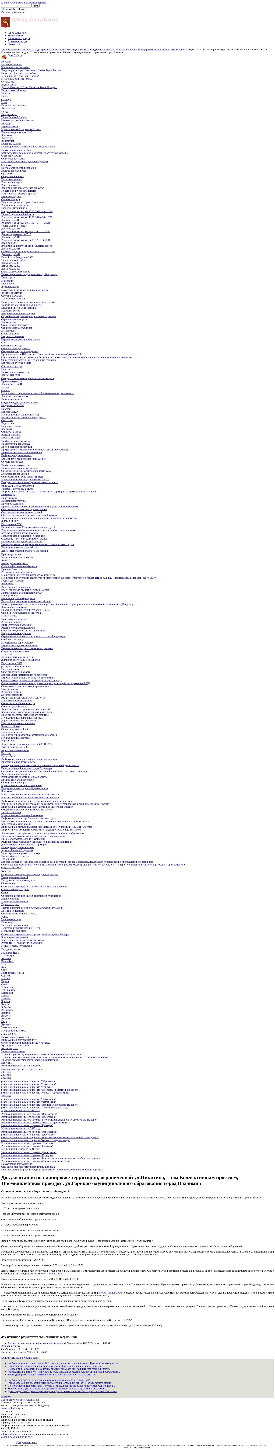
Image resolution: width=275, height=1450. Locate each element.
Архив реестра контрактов (15, 1045)
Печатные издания (11, 196)
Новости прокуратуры (13, 500)
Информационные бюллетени (17, 485)
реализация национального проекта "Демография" (28, 1084)
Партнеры (6, 1062)
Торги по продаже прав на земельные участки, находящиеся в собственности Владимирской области (56, 1057)
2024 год (6, 1074)
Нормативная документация (16, 1164)
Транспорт (7, 654)
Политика (227, 1445)
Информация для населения (16, 455)
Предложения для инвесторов (17, 779)
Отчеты (5, 390)
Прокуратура (8, 494)
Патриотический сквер (13, 90)
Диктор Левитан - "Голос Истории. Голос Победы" (29, 87)
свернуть (6, 1396)
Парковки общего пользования (18, 723)
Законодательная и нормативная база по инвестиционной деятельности (40, 765)
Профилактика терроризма (15, 444)
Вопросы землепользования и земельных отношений (30, 797)
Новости (6, 61)
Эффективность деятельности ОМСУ (21, 592)
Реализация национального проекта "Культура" (27, 1125)
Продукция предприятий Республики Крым (25, 610)
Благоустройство (10, 726)
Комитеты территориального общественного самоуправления (34, 153)
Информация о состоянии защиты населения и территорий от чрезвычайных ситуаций (48, 491)
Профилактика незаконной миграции (21, 452)
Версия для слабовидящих (32, 2)
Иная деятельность (11, 399)
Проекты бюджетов (11, 569)
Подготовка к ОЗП (11, 663)
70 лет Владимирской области (17, 214)
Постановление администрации (18, 167)
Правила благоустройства (15, 856)
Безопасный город (11, 437)
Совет (4, 342)
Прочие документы (11, 381)
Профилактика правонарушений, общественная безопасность (34, 449)
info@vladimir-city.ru (12, 1434)
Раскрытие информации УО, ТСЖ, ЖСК (23, 697)
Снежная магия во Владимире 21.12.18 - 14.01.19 (28, 251)
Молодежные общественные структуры (22, 940)
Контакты (6, 135)
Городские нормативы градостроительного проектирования (34, 836)
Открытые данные (11, 431)
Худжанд (6, 1024)
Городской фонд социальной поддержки (23, 535)
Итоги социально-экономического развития (25, 589)
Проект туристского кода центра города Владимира (29, 274)
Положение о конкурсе (13, 170)
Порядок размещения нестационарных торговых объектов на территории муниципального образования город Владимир (67, 604)
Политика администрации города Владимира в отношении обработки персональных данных (52, 1169)
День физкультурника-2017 (16, 234)
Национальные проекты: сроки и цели (22, 1069)
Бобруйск (6, 1007)
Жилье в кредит (9, 520)
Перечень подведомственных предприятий (24, 674)
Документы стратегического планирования (24, 550)
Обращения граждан (19, 38)
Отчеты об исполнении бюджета (19, 566)
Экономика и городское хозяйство (19, 547)
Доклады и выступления (14, 396)
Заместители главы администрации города (24, 290)
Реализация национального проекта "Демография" (28, 1116)
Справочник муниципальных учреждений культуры (29, 874)
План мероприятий (11, 179)
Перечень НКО (9, 126)
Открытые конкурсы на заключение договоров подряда (31, 680)
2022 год (6, 1095)
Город (4, 96)
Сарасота (6, 975)
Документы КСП (10, 375)
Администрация (10, 286)
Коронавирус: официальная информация (23, 458)
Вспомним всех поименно (15, 67)
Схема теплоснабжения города (18, 703)
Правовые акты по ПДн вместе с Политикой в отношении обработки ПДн (41, 354)
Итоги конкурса (10, 185)
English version (9, 2)
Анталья (5, 1018)
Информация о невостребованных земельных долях (29, 818)
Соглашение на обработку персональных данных (28, 1166)
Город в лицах (9, 114)
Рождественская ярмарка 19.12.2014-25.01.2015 (27, 217)
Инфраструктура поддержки (16, 624)
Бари (4, 967)
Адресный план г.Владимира (17, 850)
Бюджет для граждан (12, 580)
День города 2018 (10, 248)
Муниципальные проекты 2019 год (20, 1149)
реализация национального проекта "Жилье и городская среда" (35, 1092)
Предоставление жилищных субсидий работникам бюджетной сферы (39, 518)
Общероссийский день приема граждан (22, 476)
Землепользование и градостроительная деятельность (40, 49)
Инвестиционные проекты (15, 774)
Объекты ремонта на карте (15, 672)
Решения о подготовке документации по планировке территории (36, 841)
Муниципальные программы (17, 557)
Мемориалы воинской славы (16, 78)
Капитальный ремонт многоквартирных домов (27, 712)
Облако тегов (31, 1357)
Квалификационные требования (18, 307)
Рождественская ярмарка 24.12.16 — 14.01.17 (25, 231)
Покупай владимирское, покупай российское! (26, 601)
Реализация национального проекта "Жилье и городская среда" (35, 1122)
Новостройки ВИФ (11, 524)
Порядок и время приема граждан (19, 468)
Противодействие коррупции (17, 446)
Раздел (22, 9)
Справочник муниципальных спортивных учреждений (31, 895)
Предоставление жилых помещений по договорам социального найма (39, 506)
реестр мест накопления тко (16, 666)
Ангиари (6, 958)
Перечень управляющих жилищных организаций (28, 677)
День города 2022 (10, 265)
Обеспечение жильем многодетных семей (24, 509)
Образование (8, 883)
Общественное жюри (12, 176)
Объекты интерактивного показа (19, 913)
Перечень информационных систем (20, 339)
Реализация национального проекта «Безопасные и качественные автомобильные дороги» (50, 1158)
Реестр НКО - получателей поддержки (22, 942)
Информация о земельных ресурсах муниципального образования (37, 806)
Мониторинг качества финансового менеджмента (28, 575)
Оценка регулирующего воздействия (21, 612)
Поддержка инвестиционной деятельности (24, 788)
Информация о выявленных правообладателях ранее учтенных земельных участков (46, 826)
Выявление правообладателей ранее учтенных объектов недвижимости (40, 530)
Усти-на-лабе (8, 990)
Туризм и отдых (10, 904)
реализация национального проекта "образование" (28, 1099)
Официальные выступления (16, 327)
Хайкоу (5, 995)
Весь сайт (10, 9)
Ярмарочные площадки (14, 607)
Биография (7, 280)
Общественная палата (13, 158)
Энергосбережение (11, 694)
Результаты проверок (12, 336)
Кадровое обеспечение (13, 298)
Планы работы (9, 330)
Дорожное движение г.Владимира (19, 720)
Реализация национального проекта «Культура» (27, 1155)
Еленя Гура (7, 987)
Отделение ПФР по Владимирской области (24, 538)
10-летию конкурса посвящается (18, 190)
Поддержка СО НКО (12, 405)
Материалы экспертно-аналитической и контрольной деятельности (37, 393)
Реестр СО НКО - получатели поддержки (23, 417)
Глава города (8, 277)
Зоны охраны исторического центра (20, 853)
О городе (6, 99)
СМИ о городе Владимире (15, 271)
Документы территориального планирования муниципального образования (42, 833)
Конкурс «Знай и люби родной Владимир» (24, 161)
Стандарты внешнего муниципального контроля (27, 378)
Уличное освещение (12, 732)
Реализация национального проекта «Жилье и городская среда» (36, 1161)
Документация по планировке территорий (24, 844)
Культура (6, 871)
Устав (4, 102)
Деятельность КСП (11, 384)
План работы (8, 756)
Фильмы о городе (10, 199)
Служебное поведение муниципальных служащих (28, 316)
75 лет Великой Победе (14, 260)
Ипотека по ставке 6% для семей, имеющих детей (28, 527)
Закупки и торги (10, 1027)
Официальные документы (15, 325)
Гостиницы (7, 922)
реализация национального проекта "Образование (28, 1081)
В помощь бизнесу (11, 622)
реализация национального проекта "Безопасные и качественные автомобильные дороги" (50, 1137)
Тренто (5, 964)
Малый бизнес (15, 35)
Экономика (7, 583)
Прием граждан (9, 498)
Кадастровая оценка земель (16, 824)
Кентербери (7, 955)
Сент (4, 970)
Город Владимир (17, 32)
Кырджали (7, 992)
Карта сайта (19, 1399)
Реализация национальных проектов (21, 1065)
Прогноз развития (11, 554)
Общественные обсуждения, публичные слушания (28, 360)
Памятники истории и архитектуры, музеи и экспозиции (32, 908)
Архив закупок (9, 1048)
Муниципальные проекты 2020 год (20, 1128)
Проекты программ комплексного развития (25, 714)
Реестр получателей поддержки (18, 627)
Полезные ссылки (11, 143)
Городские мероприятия (14, 208)
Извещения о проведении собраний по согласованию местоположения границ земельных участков (55, 804)
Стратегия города (17, 41)
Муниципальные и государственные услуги (25, 479)
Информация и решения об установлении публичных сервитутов (37, 801)
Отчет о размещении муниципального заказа (25, 1042)
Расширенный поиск (12, 12)
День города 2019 (10, 254)
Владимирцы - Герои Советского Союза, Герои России (31, 70)
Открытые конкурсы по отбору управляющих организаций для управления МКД (45, 683)
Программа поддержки (13, 619)
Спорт (4, 892)
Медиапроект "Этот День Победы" (20, 76)
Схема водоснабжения (13, 706)
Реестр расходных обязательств (18, 572)
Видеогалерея (8, 84)
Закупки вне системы (13, 1051)
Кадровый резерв (10, 310)
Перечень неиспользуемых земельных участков (27, 648)
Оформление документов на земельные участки (27, 809)
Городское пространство (14, 925)
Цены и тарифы (9, 689)
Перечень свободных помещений (19, 645)
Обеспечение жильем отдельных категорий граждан (29, 515)
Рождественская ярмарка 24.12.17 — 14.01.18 (25, 240)
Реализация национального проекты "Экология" (27, 1143)
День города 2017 (10, 237)
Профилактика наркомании (16, 441)
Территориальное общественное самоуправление (28, 146)
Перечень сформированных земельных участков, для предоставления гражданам (45, 821)
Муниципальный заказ (13, 1030)
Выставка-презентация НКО (16, 132)
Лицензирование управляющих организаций (25, 709)
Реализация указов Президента (18, 598)
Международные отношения (16, 945)
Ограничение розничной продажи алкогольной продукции (33, 636)
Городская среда (10, 669)
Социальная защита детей (15, 889)
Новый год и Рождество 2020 (17, 257)
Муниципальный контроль (16, 737)
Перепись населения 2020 (15, 747)
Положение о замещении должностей (21, 305)
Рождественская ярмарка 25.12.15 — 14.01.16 (25, 222)
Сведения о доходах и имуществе (19, 351)
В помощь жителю (11, 692)
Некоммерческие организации (17, 120)
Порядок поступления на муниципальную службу (28, 302)
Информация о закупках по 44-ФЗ (19, 1039)
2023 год (6, 1077)
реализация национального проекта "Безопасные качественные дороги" (40, 1089)
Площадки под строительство (17, 642)
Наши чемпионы (10, 898)
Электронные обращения (15, 473)
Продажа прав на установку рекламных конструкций (30, 1060)
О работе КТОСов (11, 155)
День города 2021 (10, 263)
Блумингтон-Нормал (12, 972)
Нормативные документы (15, 372)
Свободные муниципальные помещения (23, 630)
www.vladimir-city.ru (51, 1273)
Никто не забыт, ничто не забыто (19, 73)
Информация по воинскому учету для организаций (29, 759)
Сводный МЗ (8, 1034)
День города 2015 (10, 220)
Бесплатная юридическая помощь (19, 533)
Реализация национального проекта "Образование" (29, 1114)
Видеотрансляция (11, 434)
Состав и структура (11, 295)
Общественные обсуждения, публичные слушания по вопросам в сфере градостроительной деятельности (128, 49)
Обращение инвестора (13, 782)
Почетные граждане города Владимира (22, 202)
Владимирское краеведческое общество (22, 188)
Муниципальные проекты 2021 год (20, 1110)
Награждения (8, 322)
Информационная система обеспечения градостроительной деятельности (41, 829)
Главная (5, 49)
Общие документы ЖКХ (14, 729)
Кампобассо (7, 961)
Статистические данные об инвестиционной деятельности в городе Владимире (44, 771)
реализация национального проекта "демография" (28, 1101)
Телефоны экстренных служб (17, 488)
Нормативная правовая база (16, 150)
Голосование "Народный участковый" (22, 541)
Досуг (4, 916)
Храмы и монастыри (12, 910)
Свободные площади (12, 639)
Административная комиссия (17, 657)
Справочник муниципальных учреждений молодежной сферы (35, 934)
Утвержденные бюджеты (14, 563)
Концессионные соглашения (16, 700)
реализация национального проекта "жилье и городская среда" (35, 1107)
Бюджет (5, 560)
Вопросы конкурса (11, 182)
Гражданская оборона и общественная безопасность (29, 482)
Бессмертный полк (11, 64)
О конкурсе (7, 165)
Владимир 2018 (9, 243)
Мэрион (5, 978)
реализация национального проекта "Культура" (27, 1087)
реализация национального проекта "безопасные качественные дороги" (40, 1104)
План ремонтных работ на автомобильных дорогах (29, 735)
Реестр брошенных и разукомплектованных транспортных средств (37, 544)
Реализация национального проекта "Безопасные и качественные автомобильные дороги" (50, 1119)
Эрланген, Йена (10, 952)
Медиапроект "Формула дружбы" (19, 193)
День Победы (15, 55)
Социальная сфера (11, 867)
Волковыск (7, 1010)
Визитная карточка (11, 292)
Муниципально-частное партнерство (21, 785)
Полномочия (8, 283)
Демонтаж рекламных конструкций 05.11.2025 (26, 744)
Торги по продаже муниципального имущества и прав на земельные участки (43, 1054)
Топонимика (8, 859)
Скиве (4, 984)
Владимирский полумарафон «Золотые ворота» (27, 245)
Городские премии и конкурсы (18, 880)
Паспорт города (9, 595)
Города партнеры (10, 949)
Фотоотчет (7, 138)
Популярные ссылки (12, 1357)
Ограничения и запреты (14, 319)
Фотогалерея (8, 81)
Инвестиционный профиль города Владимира (26, 768)
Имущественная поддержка (16, 633)
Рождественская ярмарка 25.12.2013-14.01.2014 (27, 211)
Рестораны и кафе (11, 919)
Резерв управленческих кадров (18, 313)
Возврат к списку (10, 1346)
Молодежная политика (13, 930)
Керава (5, 981)
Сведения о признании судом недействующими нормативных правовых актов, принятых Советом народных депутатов (66, 357)
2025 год (6, 1072)
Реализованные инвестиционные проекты (24, 776)
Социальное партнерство (15, 651)
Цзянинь (6, 998)
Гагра (4, 1021)
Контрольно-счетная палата (16, 362)
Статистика (32, 1399)
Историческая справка (13, 105)
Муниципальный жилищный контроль (22, 717)
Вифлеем (6, 1015)
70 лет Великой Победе (14, 117)
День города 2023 (10, 268)
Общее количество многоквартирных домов (25, 686)
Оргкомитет (7, 173)
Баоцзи (5, 1004)
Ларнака (5, 1012)
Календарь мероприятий (14, 877)
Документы (14, 44)
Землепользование (11, 812)
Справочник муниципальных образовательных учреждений (34, 886)
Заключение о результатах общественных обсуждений (37, 1343)
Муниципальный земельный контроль (22, 815)
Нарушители (8, 740)
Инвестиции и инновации (15, 587)
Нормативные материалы (15, 750)
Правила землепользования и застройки (23, 838)
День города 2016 (10, 228)
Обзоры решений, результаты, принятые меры (26, 471)
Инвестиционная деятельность (18, 762)
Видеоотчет (7, 140)
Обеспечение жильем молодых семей (21, 512)
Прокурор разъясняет (12, 503)
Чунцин (5, 1001)
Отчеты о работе (10, 333)
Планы (5, 387)
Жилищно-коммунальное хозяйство (20, 659)
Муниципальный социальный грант (21, 129)
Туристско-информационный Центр (21, 928)
